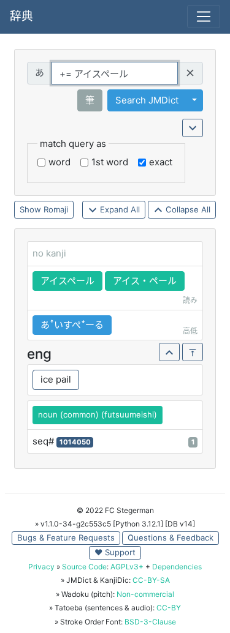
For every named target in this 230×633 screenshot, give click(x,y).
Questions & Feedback (170, 537)
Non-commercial (145, 594)
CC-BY (168, 607)
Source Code (84, 566)
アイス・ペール (145, 281)
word (59, 162)
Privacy (41, 566)
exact (160, 162)
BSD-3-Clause (150, 621)
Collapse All (186, 209)
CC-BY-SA (151, 580)
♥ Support (115, 552)
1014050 (75, 442)
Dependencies (177, 566)
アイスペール (67, 281)
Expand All (119, 209)
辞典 (21, 16)
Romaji (56, 209)
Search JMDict (146, 100)
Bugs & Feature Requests (66, 537)
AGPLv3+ (127, 566)
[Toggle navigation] (203, 16)
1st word (109, 162)
